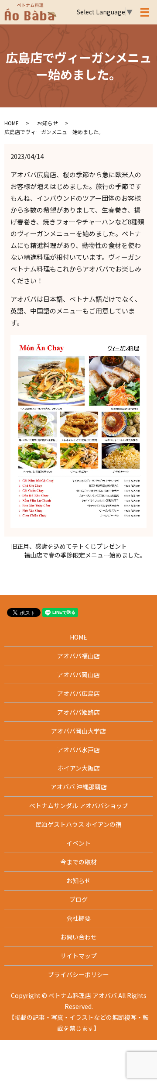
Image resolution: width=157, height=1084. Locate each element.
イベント (78, 843)
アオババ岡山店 (78, 674)
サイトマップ (78, 955)
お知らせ (47, 123)
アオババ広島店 (78, 693)
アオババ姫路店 (78, 712)
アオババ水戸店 (78, 749)
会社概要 (78, 918)
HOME (11, 123)
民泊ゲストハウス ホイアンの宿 (78, 824)
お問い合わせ (78, 937)
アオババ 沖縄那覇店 (79, 786)
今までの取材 (78, 861)
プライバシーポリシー (78, 974)
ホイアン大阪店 (79, 768)
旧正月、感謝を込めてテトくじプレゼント (69, 546)
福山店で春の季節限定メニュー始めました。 (85, 555)
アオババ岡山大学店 (78, 730)
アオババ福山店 (78, 655)
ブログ (78, 899)
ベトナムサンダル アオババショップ (78, 805)
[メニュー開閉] (144, 12)
